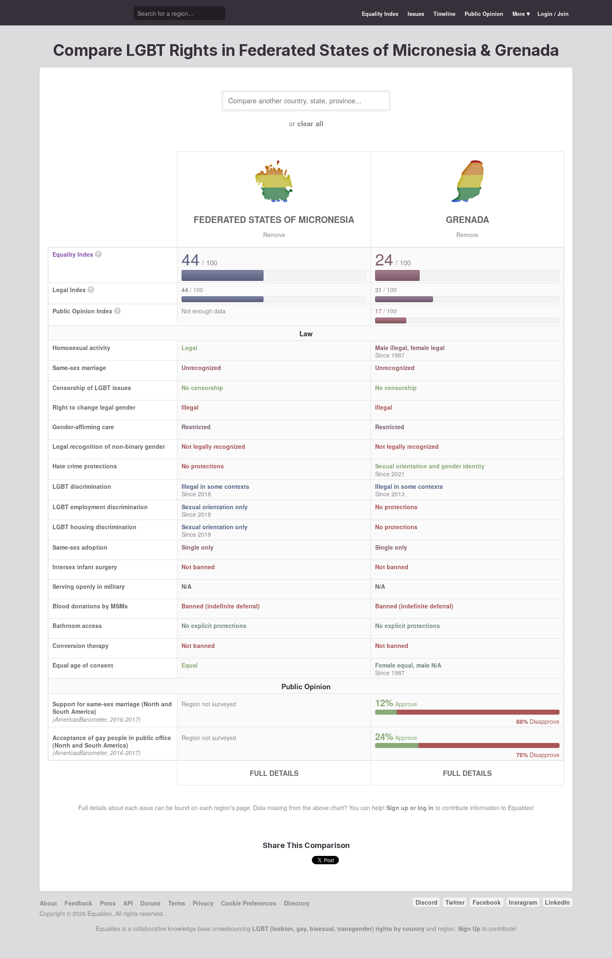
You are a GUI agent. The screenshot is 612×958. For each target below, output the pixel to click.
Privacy (203, 903)
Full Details (274, 773)
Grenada (467, 219)
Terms (176, 903)
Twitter (455, 902)
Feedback (78, 903)
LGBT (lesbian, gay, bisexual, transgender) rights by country (338, 928)
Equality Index (380, 14)
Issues (416, 14)
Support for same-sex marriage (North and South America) (112, 707)
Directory (297, 903)
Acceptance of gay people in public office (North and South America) (111, 741)
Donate (150, 903)
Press (108, 903)
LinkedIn (557, 902)
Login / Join (553, 14)
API (128, 903)
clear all (310, 123)
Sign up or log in (410, 807)
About (48, 903)
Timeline (444, 14)
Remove (274, 234)
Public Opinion (484, 14)
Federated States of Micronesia (274, 219)
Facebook (487, 902)
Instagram (523, 902)
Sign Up (469, 928)
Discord (426, 902)
